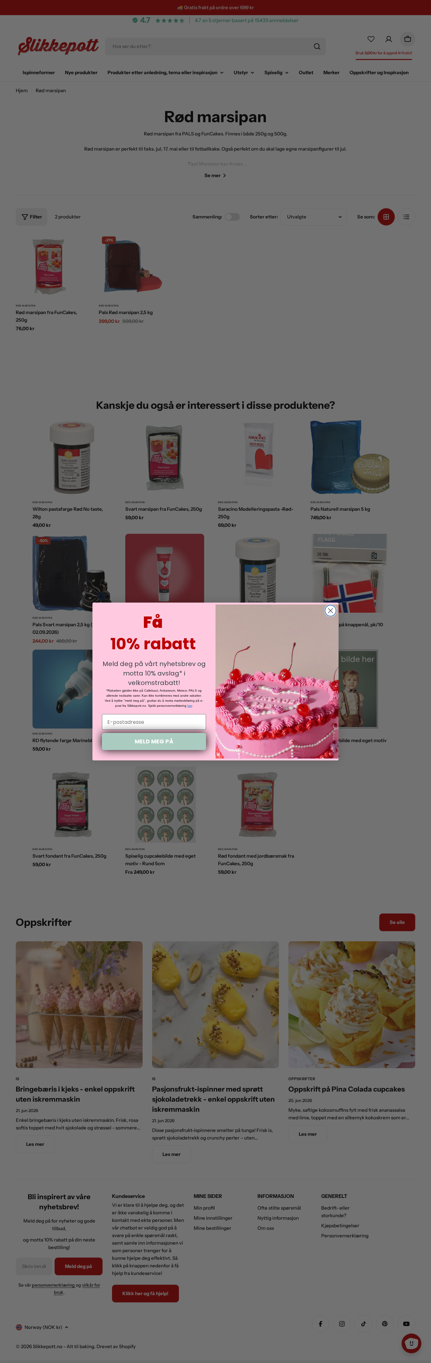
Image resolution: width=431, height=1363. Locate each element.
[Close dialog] (330, 610)
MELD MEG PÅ (154, 741)
